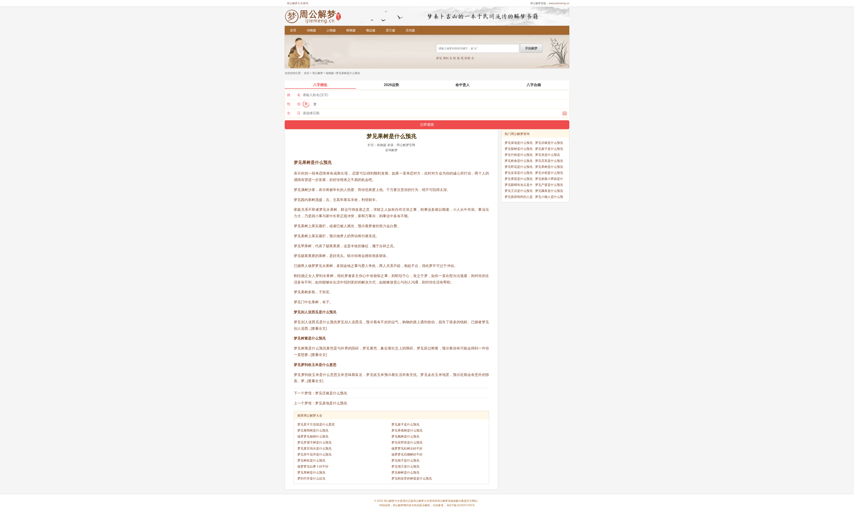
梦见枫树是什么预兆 (405, 436)
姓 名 (293, 95)
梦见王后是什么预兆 (519, 191)
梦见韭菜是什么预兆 (519, 173)
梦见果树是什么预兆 (311, 472)
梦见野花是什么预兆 (519, 167)
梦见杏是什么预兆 (547, 155)
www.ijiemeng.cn (559, 3)
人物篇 (331, 30)
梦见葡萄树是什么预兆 (312, 430)
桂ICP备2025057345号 (461, 505)
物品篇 (370, 30)
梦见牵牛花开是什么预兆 (314, 454)
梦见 (439, 58)
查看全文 (319, 328)
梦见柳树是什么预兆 (405, 472)
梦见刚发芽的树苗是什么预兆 (411, 478)
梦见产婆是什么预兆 (549, 185)
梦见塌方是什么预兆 (405, 466)
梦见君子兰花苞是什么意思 (316, 424)
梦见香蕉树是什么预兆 (407, 430)
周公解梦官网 (406, 145)
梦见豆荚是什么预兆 (549, 161)
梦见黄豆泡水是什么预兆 (314, 448)
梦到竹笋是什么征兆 (311, 478)
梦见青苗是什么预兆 (519, 179)
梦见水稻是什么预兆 (549, 173)
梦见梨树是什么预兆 (519, 149)
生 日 (293, 113)
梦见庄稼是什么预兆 (331, 393)
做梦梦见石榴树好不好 (407, 454)
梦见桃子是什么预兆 (405, 460)
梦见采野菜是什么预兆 (407, 442)
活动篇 (410, 30)
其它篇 (390, 30)
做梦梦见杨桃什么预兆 (312, 436)
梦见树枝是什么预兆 (311, 460)
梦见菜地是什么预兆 (331, 403)
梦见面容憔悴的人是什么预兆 (519, 197)
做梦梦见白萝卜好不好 (312, 466)
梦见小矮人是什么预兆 (549, 197)
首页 (293, 30)
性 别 (293, 104)
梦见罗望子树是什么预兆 (314, 442)
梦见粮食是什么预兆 (519, 161)
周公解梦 (317, 73)
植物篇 (351, 30)
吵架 (467, 58)
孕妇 (446, 58)
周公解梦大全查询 (297, 3)
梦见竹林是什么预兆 (519, 155)
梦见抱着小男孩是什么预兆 (549, 179)
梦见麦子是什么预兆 (405, 424)
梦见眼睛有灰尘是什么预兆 (519, 185)
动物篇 (311, 30)
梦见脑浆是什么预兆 (549, 191)
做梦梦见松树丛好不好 (407, 448)
